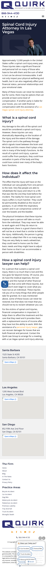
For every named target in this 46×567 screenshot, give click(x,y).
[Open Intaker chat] (20, 566)
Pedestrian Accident (9, 503)
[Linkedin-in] (2, 16)
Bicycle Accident (8, 491)
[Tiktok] (17, 16)
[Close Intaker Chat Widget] (43, 538)
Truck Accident (7, 512)
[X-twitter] (8, 16)
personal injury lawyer (27, 327)
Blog (3, 474)
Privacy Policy (7, 482)
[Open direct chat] (40, 538)
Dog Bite (5, 497)
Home (4, 468)
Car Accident (7, 494)
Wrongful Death (8, 514)
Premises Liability (8, 506)
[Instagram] (14, 16)
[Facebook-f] (5, 16)
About (4, 471)
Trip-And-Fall (7, 509)
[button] (43, 16)
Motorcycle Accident (9, 500)
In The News (7, 476)
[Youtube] (11, 16)
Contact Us (6, 479)
